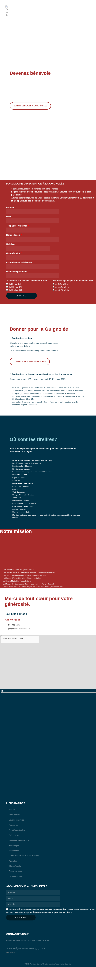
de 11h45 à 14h (15, 287)
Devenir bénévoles (16, 820)
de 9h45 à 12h (14, 284)
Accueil (12, 810)
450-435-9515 (12, 953)
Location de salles (16, 876)
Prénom (10, 208)
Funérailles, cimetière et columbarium (24, 856)
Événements (14, 835)
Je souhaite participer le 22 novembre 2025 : (27, 281)
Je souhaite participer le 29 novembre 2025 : (73, 281)
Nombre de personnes (17, 272)
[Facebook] (8, 925)
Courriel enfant (13, 253)
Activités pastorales (17, 830)
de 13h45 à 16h (15, 290)
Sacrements (14, 851)
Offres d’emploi (15, 866)
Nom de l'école (13, 235)
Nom (8, 217)
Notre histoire (14, 815)
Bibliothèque (14, 845)
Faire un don (14, 825)
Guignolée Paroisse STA (19, 840)
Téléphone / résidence (17, 226)
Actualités (13, 861)
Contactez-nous (15, 871)
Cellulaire (10, 244)
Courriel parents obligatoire (19, 262)
